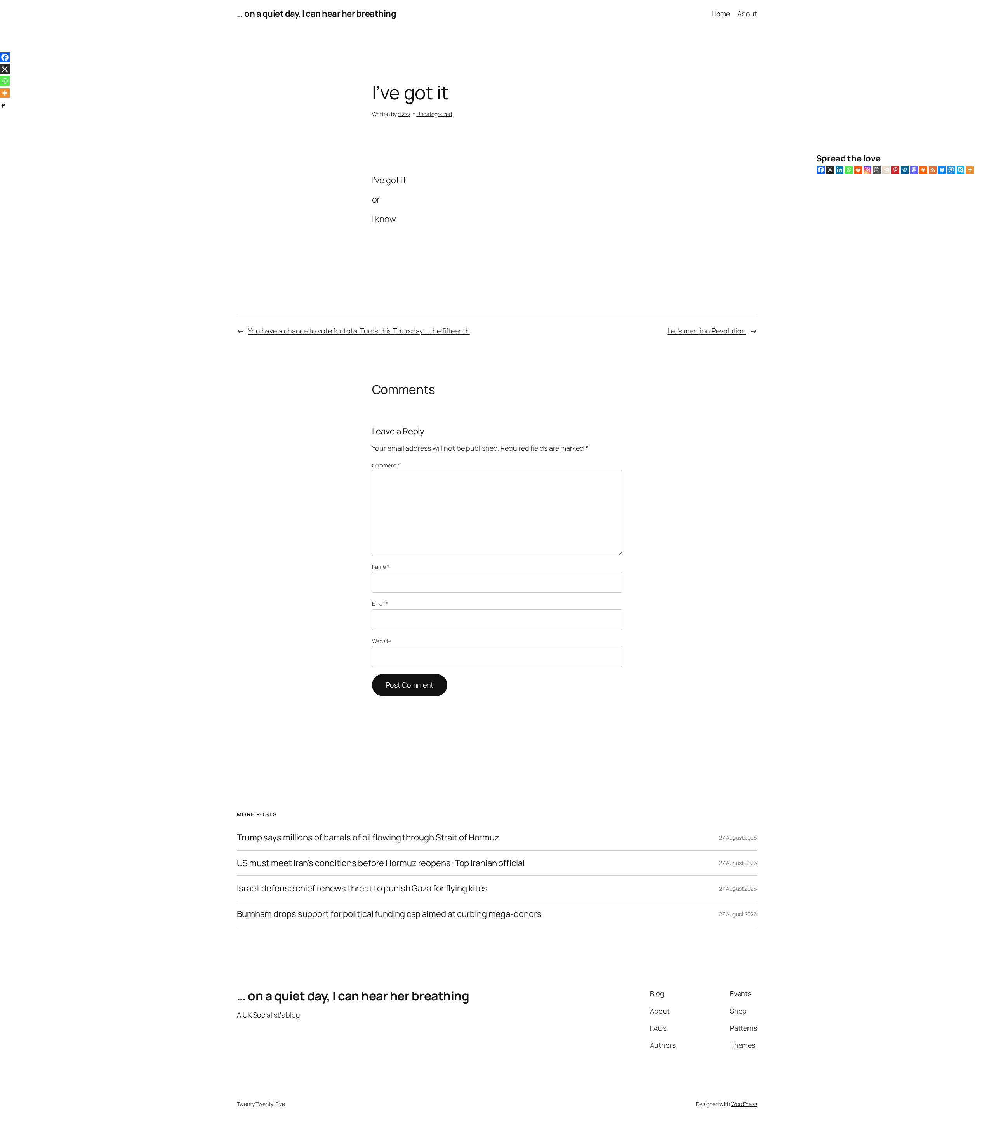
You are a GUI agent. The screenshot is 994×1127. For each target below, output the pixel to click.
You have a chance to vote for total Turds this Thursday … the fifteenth (359, 330)
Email (380, 603)
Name (380, 566)
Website (381, 640)
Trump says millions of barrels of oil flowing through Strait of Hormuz (368, 837)
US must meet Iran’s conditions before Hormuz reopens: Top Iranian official (381, 863)
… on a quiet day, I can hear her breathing (316, 13)
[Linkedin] (839, 170)
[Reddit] (858, 170)
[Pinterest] (895, 170)
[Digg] (905, 170)
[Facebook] (821, 170)
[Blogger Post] (877, 170)
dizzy (404, 114)
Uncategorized (434, 114)
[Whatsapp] (849, 170)
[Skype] (960, 170)
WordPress (744, 1104)
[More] (970, 170)
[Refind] (951, 170)
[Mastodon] (914, 170)
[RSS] (933, 170)
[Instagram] (867, 170)
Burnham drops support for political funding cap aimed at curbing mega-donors (389, 914)
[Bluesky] (942, 170)
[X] (830, 170)
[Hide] (3, 105)
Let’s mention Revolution (706, 330)
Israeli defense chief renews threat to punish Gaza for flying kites (362, 888)
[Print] (923, 170)
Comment (386, 465)
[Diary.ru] (886, 170)
